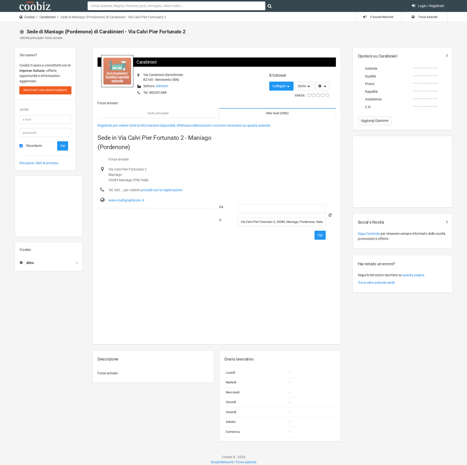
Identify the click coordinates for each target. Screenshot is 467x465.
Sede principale (158, 113)
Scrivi (302, 86)
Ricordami (34, 146)
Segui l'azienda (369, 234)
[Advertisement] (48, 206)
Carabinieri (47, 17)
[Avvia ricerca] (269, 6)
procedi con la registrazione (161, 190)
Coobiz (29, 17)
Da (221, 207)
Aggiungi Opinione (374, 121)
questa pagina (413, 275)
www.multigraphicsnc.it (126, 200)
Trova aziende (245, 462)
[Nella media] (318, 95)
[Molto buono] (322, 95)
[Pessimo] (308, 95)
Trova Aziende (427, 17)
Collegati (279, 86)
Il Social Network (381, 17)
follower (277, 75)
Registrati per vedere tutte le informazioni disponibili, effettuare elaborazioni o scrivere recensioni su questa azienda (184, 125)
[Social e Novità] (445, 222)
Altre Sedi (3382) (277, 113)
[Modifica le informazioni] (322, 86)
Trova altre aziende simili (376, 283)
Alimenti (162, 86)
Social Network (222, 462)
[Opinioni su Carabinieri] (445, 55)
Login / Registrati (430, 6)
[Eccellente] (327, 95)
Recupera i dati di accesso (38, 163)
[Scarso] (313, 95)
